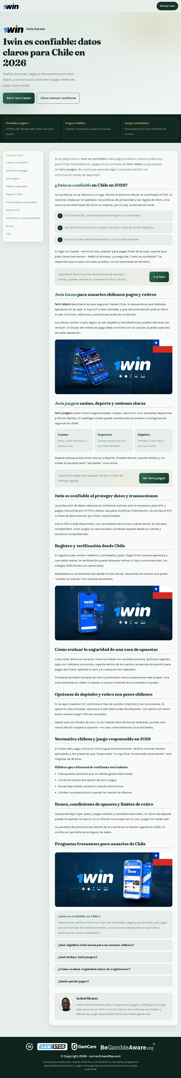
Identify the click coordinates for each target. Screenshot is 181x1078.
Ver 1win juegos (154, 478)
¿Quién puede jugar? (73, 981)
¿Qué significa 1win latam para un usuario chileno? (96, 945)
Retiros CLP (13, 210)
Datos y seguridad (16, 186)
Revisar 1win (167, 5)
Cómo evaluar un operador (21, 202)
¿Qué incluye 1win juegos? (78, 957)
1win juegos (12, 178)
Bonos (10, 226)
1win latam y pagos (17, 170)
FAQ (8, 233)
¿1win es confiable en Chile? (79, 916)
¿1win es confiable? (17, 162)
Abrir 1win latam (19, 98)
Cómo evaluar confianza (58, 98)
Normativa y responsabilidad (23, 218)
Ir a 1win (159, 277)
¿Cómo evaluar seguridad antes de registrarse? (94, 969)
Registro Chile (14, 194)
